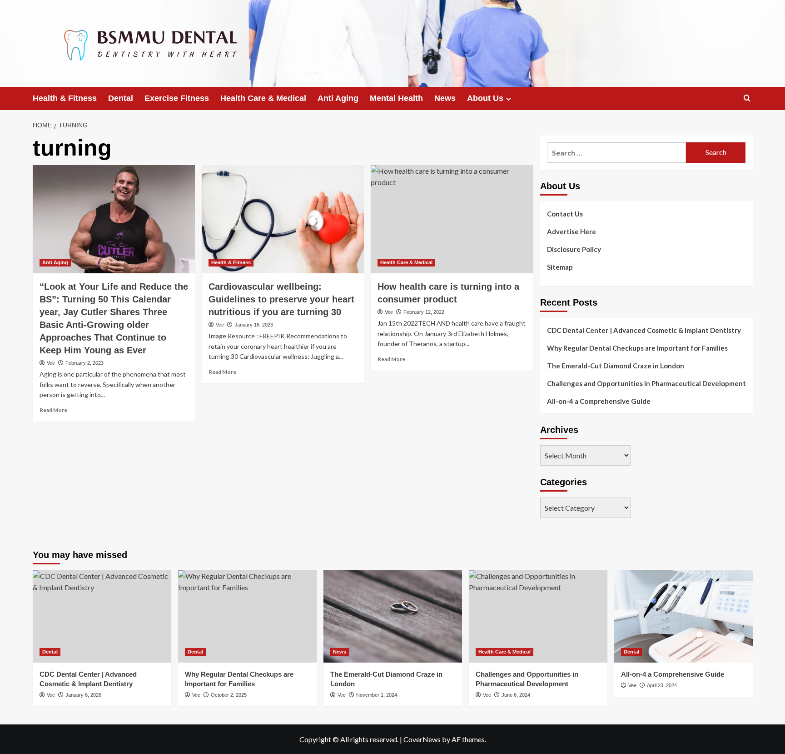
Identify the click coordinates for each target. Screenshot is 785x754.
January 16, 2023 (253, 324)
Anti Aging (338, 98)
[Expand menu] (508, 99)
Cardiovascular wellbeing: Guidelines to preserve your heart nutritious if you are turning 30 (281, 299)
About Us (485, 98)
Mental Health (396, 98)
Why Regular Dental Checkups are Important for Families (637, 348)
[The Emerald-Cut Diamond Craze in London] (392, 616)
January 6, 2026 (83, 695)
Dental (120, 98)
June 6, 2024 (516, 695)
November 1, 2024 (376, 695)
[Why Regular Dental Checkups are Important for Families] (247, 616)
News (445, 98)
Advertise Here (571, 231)
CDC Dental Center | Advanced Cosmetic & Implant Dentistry (644, 330)
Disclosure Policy (574, 249)
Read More (53, 410)
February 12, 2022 (423, 312)
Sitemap (560, 267)
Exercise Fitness (176, 98)
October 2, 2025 (229, 695)
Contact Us (565, 214)
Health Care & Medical (263, 98)
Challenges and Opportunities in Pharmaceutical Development (646, 383)
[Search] (747, 98)
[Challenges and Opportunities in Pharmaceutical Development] (538, 616)
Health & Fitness (65, 98)
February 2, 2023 (84, 363)
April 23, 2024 (662, 685)
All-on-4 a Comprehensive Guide (599, 401)
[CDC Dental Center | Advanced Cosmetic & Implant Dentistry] (102, 616)
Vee (51, 363)
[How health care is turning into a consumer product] (452, 219)
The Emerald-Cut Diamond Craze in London (615, 366)
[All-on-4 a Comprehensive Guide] (683, 616)
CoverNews (422, 739)
